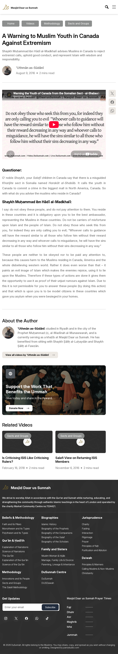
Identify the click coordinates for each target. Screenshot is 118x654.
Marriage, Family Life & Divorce (57, 560)
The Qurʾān (8, 555)
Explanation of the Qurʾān (15, 560)
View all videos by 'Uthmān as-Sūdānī (27, 354)
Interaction (87, 532)
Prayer (85, 541)
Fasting (86, 528)
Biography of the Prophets (55, 528)
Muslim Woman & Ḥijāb (53, 555)
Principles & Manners (92, 564)
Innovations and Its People (16, 578)
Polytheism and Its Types (15, 532)
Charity (85, 524)
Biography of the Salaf (53, 537)
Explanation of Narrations (15, 547)
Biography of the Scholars (54, 541)
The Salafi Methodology (14, 587)
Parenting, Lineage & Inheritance (58, 564)
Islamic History (49, 524)
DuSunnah (47, 578)
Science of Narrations (13, 551)
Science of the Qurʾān (13, 564)
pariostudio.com (71, 647)
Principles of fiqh (90, 545)
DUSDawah (47, 583)
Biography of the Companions (56, 532)
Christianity (87, 573)
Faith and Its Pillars (11, 524)
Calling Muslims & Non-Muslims (98, 568)
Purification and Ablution (94, 550)
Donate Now (16, 408)
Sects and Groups (11, 583)
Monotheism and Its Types (16, 528)
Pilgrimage (87, 537)
